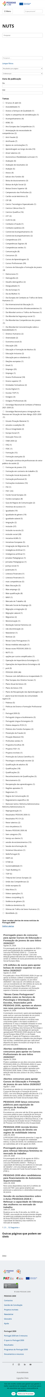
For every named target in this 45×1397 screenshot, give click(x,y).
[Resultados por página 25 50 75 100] (22, 68)
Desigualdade (13, 286)
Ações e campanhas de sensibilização (22, 114)
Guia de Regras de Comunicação (20, 503)
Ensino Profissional (15, 377)
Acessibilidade (13, 107)
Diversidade (12, 338)
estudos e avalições (15, 425)
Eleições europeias (14, 361)
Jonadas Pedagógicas (16, 558)
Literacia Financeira (15, 573)
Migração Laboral (14, 613)
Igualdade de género (16, 514)
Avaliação (11, 161)
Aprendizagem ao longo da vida (20, 149)
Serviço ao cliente (14, 838)
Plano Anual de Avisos (16, 684)
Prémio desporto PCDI (16, 725)
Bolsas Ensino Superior (16, 188)
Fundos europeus (14, 499)
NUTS (9, 652)
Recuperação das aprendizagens (20, 784)
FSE (8, 487)
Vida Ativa (11, 889)
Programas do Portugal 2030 (16, 1349)
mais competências (15, 581)
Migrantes (11, 617)
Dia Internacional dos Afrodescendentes (24, 308)
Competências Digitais (16, 243)
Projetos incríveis (14, 753)
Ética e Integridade (15, 429)
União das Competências (17, 881)
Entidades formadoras (16, 385)
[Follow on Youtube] (31, 1365)
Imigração (11, 522)
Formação (11, 452)
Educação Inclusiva (15, 353)
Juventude (11, 570)
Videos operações (14, 893)
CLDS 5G (10, 220)
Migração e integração (16, 609)
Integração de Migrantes (17, 546)
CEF (8, 200)
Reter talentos (13, 822)
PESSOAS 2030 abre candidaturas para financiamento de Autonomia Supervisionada (22, 1178)
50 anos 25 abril (13, 103)
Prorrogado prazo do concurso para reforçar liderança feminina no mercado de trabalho (22, 1151)
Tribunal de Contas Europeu (18, 878)
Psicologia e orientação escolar (20, 760)
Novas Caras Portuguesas (17, 640)
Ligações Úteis (22, 1378)
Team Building (13, 870)
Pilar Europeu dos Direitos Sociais (21, 680)
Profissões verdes (14, 741)
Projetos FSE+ (13, 749)
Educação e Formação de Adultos (21, 349)
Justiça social (12, 566)
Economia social (14, 341)
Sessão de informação (16, 846)
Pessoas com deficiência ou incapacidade (24, 676)
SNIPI (9, 858)
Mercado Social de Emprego (18, 605)
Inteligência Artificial (15, 550)
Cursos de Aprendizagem (17, 259)
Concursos (11, 255)
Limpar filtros (7, 63)
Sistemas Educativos (15, 850)
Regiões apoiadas (14, 788)
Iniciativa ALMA (13, 538)
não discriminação (14, 629)
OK (13, 1394)
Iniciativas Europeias (15, 542)
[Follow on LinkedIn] (25, 1365)
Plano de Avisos (14, 688)
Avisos (9, 172)
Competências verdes (16, 247)
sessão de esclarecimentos (18, 842)
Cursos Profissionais (16, 263)
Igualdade (11, 510)
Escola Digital (12, 389)
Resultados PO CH (14, 818)
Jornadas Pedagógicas (16, 562)
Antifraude (11, 141)
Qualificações (13, 768)
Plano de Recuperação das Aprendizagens (24, 692)
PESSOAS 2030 (13, 672)
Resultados (8, 1345)
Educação (11, 345)
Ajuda (6, 1323)
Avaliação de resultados (17, 165)
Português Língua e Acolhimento (20, 717)
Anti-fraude (12, 137)
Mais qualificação (14, 593)
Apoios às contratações (17, 145)
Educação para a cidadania (18, 357)
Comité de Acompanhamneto (19, 236)
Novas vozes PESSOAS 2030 (18, 648)
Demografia (12, 278)
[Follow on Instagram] (19, 1365)
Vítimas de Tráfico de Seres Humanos (22, 909)
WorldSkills (11, 913)
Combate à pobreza (15, 228)
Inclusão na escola (14, 530)
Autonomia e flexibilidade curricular (21, 157)
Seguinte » (15, 1227)
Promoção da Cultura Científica (20, 756)
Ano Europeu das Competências (20, 126)
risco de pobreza (14, 826)
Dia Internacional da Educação (19, 304)
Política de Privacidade (26, 1394)
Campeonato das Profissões (18, 192)
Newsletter (11, 633)
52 (9, 1227)
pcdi (9, 668)
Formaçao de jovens (16, 467)
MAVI (9, 597)
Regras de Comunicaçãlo (17, 796)
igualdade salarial (14, 518)
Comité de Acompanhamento (19, 232)
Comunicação (12, 251)
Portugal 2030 (13, 713)
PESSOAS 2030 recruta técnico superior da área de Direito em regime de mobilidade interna (20, 1130)
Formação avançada (15, 456)
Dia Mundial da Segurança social (20, 316)
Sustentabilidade (14, 866)
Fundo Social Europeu (16, 495)
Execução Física (13, 437)
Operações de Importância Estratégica (23, 664)
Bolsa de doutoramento (17, 180)
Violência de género (15, 901)
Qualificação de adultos (17, 764)
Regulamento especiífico (17, 800)
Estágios (10, 397)
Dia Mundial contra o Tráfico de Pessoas (24, 312)
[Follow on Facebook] (13, 1365)
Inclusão (11, 526)
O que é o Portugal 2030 (14, 1340)
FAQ (9, 445)
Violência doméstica (15, 905)
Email (9, 365)
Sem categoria (13, 834)
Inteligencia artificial (15, 554)
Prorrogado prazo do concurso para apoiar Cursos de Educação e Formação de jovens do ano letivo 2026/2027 (22, 939)
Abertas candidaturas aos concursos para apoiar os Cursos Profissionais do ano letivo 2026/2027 (21, 1052)
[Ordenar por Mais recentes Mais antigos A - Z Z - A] (22, 73)
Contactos (8, 1300)
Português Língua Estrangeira (19, 721)
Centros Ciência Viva (15, 208)
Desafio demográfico (16, 282)
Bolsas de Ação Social (16, 184)
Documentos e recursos (14, 1354)
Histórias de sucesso (15, 507)
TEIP (9, 874)
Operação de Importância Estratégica (22, 660)
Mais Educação (13, 585)
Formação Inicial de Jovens (18, 475)
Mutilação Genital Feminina (18, 625)
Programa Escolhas (15, 745)
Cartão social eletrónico (17, 196)
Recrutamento (13, 780)
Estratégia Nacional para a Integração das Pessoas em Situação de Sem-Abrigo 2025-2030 (21, 414)
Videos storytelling (15, 897)
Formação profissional (16, 479)
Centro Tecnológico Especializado (21, 204)
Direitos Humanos (14, 334)
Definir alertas (8, 926)
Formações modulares (17, 483)
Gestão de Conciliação (13, 1305)
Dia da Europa (13, 290)
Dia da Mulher (13, 294)
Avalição (10, 169)
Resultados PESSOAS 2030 (18, 814)
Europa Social (12, 433)
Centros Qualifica (14, 212)
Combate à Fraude (14, 224)
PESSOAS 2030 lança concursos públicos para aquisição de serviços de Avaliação (21, 1105)
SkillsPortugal (13, 854)
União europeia (13, 885)
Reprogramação (13, 811)
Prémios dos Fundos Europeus (19, 729)
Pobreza (10, 702)
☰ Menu (7, 11)
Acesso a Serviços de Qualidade (20, 111)
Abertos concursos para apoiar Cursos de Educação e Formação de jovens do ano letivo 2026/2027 (22, 1082)
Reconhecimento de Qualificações (21, 776)
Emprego (11, 369)
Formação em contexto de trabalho (22, 471)
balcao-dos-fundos (15, 176)
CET (8, 216)
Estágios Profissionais (16, 401)
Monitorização (13, 621)
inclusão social (13, 534)
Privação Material (14, 737)
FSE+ (9, 491)
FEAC (9, 448)
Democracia (12, 274)
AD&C (9, 122)
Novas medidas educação (17, 644)
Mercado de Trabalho (16, 601)
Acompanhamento (15, 118)
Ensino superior (13, 381)
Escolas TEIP (12, 393)
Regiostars (11, 792)
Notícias (10, 637)
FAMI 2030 (11, 441)
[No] (42, 1389)
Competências (13, 239)
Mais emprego (13, 589)
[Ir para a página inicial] (10, 4)
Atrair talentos (13, 153)
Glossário (8, 1319)
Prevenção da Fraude (16, 733)
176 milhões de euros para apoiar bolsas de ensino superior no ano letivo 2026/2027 (22, 968)
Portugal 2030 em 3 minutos (16, 1336)
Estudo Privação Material (17, 421)
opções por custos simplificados (20, 656)
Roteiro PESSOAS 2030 (16, 830)
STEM (9, 862)
